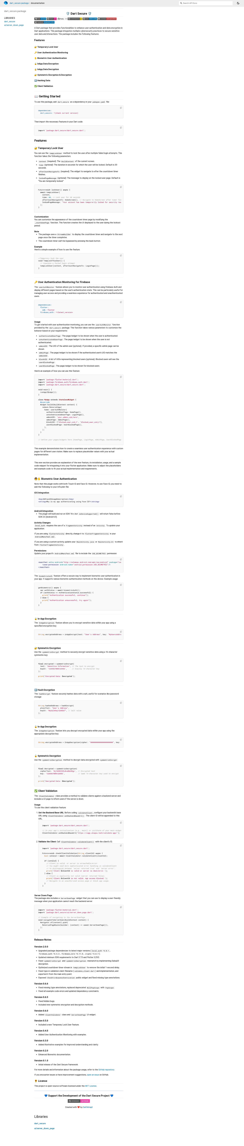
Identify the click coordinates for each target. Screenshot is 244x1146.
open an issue (93, 1075)
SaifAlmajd (88, 1107)
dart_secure (40, 1123)
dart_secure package (19, 3)
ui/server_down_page (44, 1128)
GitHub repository (106, 1069)
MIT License (90, 1086)
